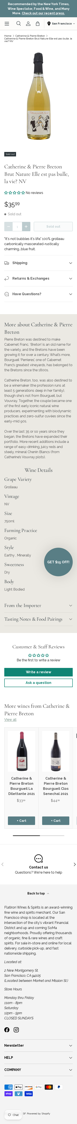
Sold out (53, 226)
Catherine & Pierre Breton (30, 36)
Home (7, 36)
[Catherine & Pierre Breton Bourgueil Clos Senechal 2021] (55, 751)
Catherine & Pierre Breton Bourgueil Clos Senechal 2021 (56, 786)
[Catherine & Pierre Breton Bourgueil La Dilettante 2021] (21, 751)
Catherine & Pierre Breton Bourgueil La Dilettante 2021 (21, 786)
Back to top (36, 893)
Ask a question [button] (38, 683)
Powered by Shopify (38, 1113)
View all (10, 720)
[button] (37, 23)
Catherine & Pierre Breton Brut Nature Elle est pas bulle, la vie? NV (38, 39)
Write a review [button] (38, 672)
